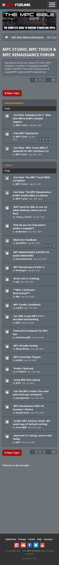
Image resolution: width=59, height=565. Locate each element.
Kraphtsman (22, 412)
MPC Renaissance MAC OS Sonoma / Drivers (28, 407)
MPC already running (25, 345)
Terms (31, 539)
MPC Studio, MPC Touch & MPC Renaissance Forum (29, 51)
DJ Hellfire (21, 243)
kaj (17, 281)
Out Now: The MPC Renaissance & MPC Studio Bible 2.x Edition (32, 193)
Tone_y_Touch (23, 216)
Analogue (21, 270)
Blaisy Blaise (22, 348)
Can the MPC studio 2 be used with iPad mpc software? (31, 393)
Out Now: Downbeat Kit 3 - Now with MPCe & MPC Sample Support (32, 118)
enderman (21, 231)
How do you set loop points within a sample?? (29, 226)
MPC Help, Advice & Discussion (27, 37)
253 (53, 80)
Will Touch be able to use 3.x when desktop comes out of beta (30, 210)
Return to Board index (16, 465)
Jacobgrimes (22, 397)
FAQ (39, 539)
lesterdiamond (24, 258)
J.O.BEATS (21, 371)
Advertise (11, 539)
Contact (48, 539)
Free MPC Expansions (25, 133)
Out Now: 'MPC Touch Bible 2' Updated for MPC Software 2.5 (31, 149)
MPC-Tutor (22, 125)
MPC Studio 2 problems (27, 304)
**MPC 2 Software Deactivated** (24, 291)
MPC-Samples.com (36, 550)
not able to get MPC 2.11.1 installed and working (28, 317)
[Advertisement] (29, 500)
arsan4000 (21, 427)
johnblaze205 (23, 337)
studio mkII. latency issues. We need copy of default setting (31, 422)
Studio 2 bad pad (23, 368)
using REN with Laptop (26, 379)
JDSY (18, 322)
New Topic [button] (13, 93)
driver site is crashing (26, 278)
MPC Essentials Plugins (27, 357)
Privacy (22, 539)
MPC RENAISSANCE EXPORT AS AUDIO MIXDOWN (31, 254)
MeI (18, 296)
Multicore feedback (25, 239)
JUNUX (19, 360)
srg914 (19, 307)
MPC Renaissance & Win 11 (29, 267)
